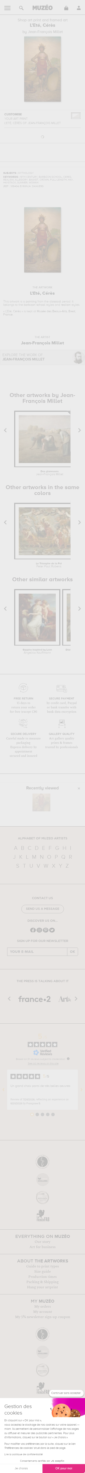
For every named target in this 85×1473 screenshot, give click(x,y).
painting (31, 301)
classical (55, 301)
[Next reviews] (81, 1090)
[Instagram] (39, 932)
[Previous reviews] (3, 1090)
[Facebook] (33, 932)
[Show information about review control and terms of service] (68, 1058)
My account (42, 1312)
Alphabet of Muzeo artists (42, 838)
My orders (42, 1306)
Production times (42, 1277)
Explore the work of (23, 357)
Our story (42, 1242)
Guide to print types (42, 1266)
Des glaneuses (49, 473)
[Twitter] (52, 932)
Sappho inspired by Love (37, 651)
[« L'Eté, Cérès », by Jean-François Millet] (41, 802)
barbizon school (34, 304)
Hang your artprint (42, 1287)
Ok (72, 951)
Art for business (42, 1247)
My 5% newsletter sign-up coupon (42, 1317)
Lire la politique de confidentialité (23, 1454)
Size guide (42, 1271)
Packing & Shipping (42, 1282)
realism (66, 304)
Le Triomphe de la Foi (49, 565)
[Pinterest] (45, 932)
